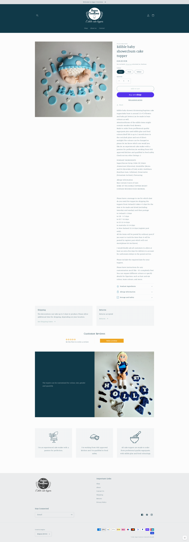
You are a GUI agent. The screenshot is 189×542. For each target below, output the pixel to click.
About (98, 487)
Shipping (128, 64)
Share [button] (121, 105)
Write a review (111, 341)
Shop (98, 484)
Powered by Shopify (149, 537)
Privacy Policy (101, 502)
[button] (37, 15)
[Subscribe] (71, 514)
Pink (129, 72)
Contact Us (100, 491)
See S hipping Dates (45, 321)
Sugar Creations (139, 537)
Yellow (139, 72)
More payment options (135, 100)
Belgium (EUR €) (42, 534)
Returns (102, 319)
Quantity (119, 76)
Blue (120, 72)
